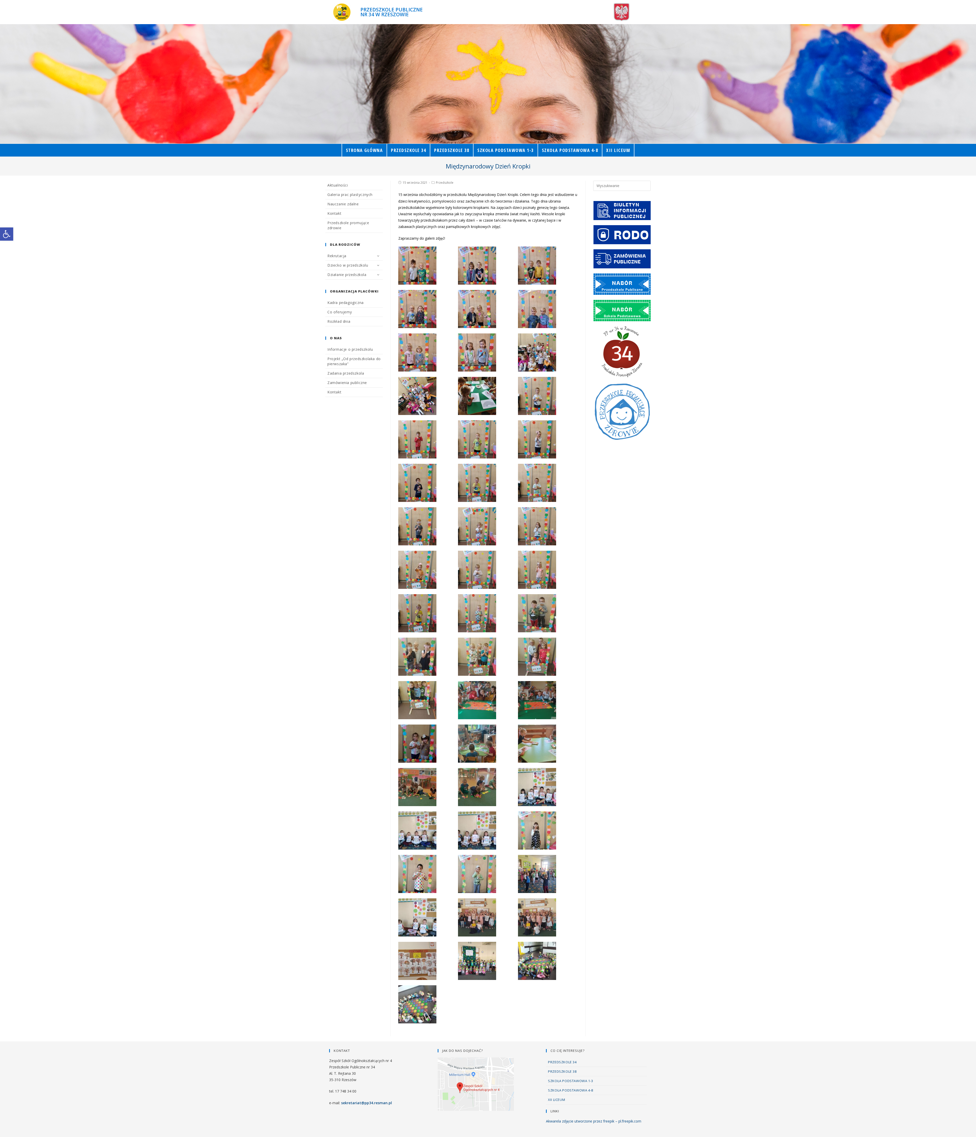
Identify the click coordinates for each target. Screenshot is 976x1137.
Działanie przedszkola (347, 274)
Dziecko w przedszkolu (347, 265)
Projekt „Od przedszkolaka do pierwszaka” (354, 361)
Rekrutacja (336, 255)
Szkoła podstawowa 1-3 (570, 1081)
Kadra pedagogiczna (345, 302)
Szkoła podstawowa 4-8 (570, 1090)
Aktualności (337, 185)
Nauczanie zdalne (343, 204)
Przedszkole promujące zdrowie (348, 225)
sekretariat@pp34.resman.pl (366, 1102)
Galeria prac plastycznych (350, 194)
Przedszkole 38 (562, 1071)
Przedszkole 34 (562, 1062)
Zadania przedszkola (345, 373)
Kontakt (334, 213)
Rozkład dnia (338, 321)
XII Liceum (556, 1099)
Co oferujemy (339, 312)
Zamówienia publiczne (347, 382)
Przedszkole (444, 182)
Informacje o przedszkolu (350, 349)
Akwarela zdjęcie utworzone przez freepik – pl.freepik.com (593, 1121)
